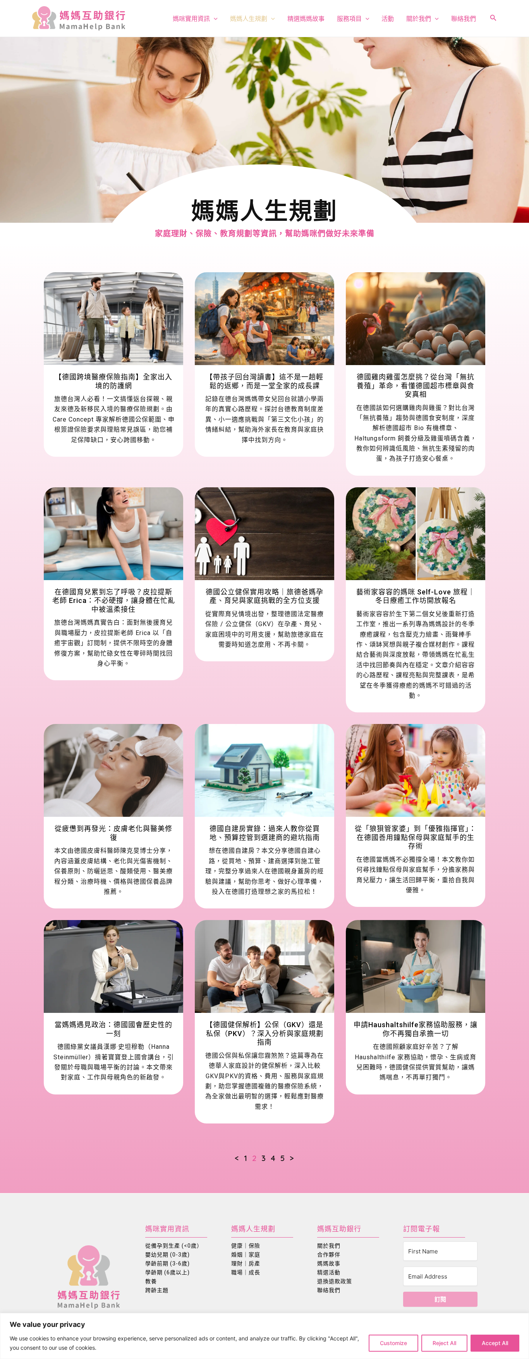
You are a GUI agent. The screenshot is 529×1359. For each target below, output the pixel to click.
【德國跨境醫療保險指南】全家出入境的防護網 (113, 381)
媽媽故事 (328, 1263)
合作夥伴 (328, 1254)
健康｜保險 (245, 1246)
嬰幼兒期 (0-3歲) (167, 1254)
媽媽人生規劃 (248, 18)
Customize (393, 1343)
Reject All (444, 1343)
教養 (151, 1281)
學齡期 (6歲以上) (167, 1272)
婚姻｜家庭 (245, 1254)
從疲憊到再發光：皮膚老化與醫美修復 (113, 833)
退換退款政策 (334, 1281)
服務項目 (349, 18)
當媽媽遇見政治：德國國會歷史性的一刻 (113, 1029)
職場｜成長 (245, 1272)
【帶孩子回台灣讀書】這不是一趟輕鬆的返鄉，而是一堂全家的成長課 (264, 381)
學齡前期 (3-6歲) (167, 1263)
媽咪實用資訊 (191, 18)
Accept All (495, 1343)
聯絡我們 (463, 18)
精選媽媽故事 (306, 18)
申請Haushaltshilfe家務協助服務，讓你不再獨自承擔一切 (415, 1029)
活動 (387, 18)
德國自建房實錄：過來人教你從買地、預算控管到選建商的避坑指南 (265, 833)
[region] (264, 1336)
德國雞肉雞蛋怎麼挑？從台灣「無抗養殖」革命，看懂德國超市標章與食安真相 (415, 385)
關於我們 (418, 18)
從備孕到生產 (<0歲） (174, 1246)
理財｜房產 (245, 1263)
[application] (214, 18)
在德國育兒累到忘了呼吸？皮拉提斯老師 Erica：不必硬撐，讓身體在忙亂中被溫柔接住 (113, 600)
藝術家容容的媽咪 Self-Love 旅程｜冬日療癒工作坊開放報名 (415, 596)
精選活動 (328, 1272)
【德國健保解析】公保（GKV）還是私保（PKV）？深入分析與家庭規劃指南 (264, 1033)
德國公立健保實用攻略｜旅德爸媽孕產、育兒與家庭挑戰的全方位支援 (264, 596)
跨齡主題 (156, 1290)
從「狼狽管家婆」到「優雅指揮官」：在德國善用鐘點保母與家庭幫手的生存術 (415, 837)
